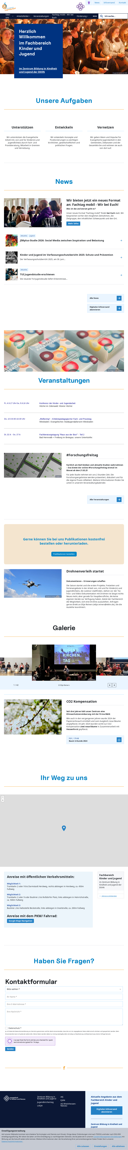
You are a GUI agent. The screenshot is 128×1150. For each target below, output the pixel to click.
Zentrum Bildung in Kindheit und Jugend (46, 1097)
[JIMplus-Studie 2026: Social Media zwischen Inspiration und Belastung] (121, 240)
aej (61, 1096)
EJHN (62, 1100)
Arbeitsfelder (23, 16)
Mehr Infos (73, 223)
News (97, 2)
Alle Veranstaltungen (99, 499)
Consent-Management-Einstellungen (108, 1137)
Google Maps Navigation (20, 921)
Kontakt (122, 2)
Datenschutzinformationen (12, 1141)
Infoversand (109, 2)
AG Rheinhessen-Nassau (68, 1104)
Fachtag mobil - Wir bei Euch (62, 16)
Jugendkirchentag (45, 1102)
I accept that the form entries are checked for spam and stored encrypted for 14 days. (33, 1041)
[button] (64, 828)
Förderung (82, 16)
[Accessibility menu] (88, 2)
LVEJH (39, 1105)
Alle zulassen (83, 1146)
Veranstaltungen (41, 16)
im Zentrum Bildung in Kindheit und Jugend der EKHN (38, 70)
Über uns (8, 16)
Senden (10, 1049)
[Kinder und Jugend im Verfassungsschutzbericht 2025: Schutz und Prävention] (121, 257)
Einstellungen (100, 1146)
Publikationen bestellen (64, 554)
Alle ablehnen (118, 1146)
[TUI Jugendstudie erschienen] (121, 275)
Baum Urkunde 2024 (78, 741)
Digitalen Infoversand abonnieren (99, 308)
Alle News (94, 298)
